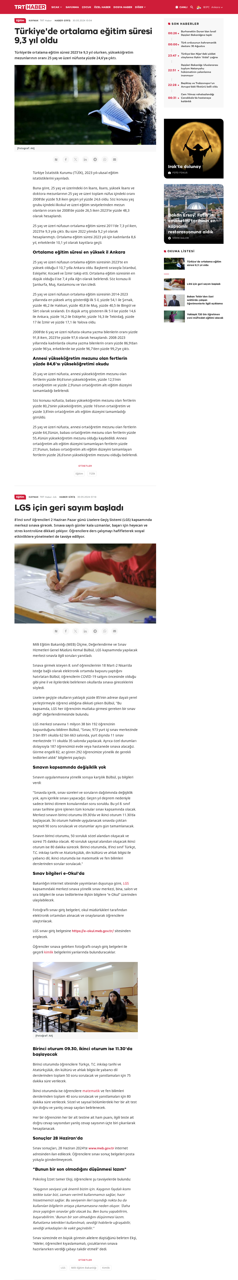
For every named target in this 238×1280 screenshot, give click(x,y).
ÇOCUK (86, 7)
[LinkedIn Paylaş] (85, 159)
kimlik (48, 952)
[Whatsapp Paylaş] (104, 159)
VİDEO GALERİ (180, 238)
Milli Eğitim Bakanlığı (83, 1267)
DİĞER (139, 7)
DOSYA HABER (122, 7)
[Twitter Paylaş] (75, 159)
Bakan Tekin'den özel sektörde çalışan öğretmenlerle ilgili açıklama (205, 300)
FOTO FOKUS (179, 173)
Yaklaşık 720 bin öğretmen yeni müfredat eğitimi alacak (205, 316)
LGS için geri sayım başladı (203, 284)
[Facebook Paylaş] (65, 159)
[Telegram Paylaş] (95, 159)
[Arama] (193, 7)
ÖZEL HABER (102, 7)
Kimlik (106, 1267)
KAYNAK (34, 21)
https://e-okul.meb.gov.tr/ (93, 931)
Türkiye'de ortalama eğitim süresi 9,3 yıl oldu (204, 264)
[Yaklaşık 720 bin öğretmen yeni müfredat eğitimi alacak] (174, 316)
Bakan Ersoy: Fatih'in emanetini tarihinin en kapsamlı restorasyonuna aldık (192, 223)
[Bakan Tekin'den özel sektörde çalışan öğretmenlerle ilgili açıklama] (174, 300)
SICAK (55, 7)
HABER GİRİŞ (63, 21)
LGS (126, 883)
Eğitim (79, 473)
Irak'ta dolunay (184, 167)
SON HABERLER (185, 24)
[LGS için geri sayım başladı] (174, 284)
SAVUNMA (72, 7)
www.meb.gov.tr (101, 1148)
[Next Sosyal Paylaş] (56, 159)
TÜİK (92, 473)
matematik (91, 1091)
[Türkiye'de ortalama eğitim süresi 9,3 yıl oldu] (174, 264)
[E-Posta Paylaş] (114, 159)
